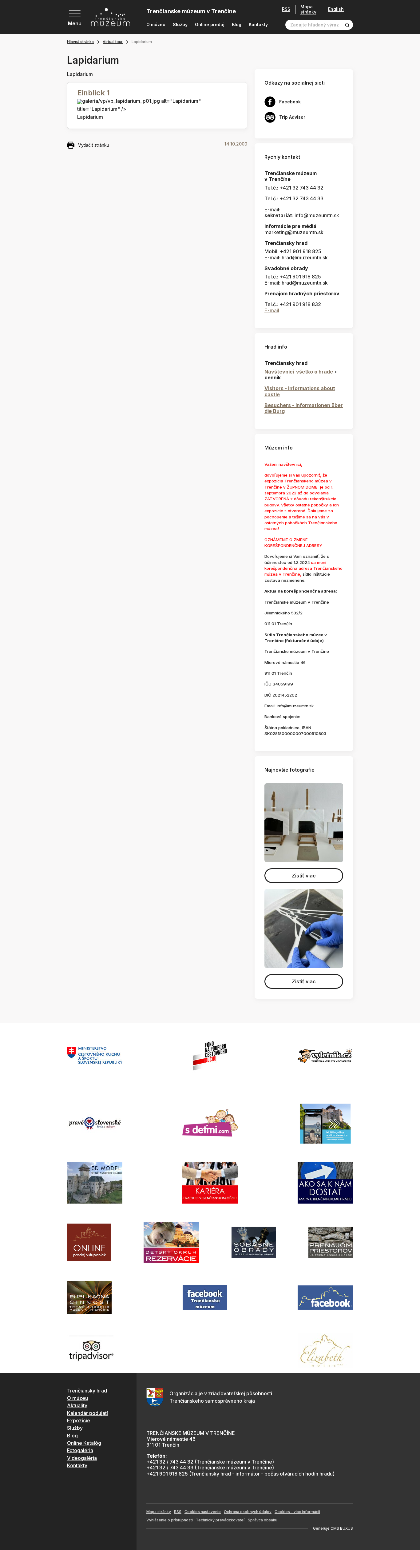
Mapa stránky (308, 9)
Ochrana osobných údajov (247, 1511)
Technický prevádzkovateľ (220, 1520)
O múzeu (155, 24)
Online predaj (209, 24)
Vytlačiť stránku (93, 145)
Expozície (78, 1420)
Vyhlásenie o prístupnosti (169, 1520)
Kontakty (258, 24)
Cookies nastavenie (202, 1511)
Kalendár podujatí (87, 1413)
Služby (180, 24)
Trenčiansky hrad (87, 1391)
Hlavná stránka (80, 41)
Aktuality (77, 1405)
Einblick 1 (93, 92)
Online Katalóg (84, 1443)
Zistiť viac (304, 876)
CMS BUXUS (342, 1528)
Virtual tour (113, 41)
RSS (286, 9)
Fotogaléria (80, 1450)
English (336, 9)
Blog (236, 24)
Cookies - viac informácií (297, 1511)
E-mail (271, 310)
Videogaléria (82, 1458)
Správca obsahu (262, 1520)
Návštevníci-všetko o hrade (298, 372)
